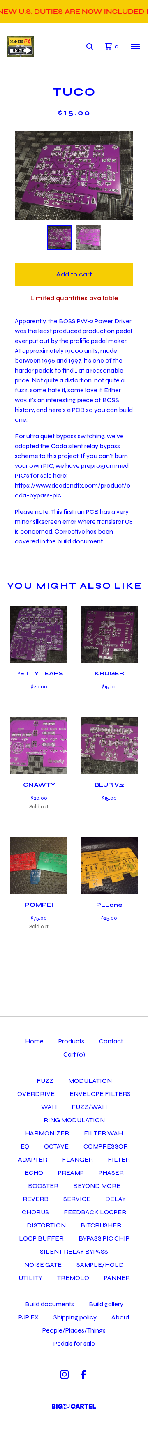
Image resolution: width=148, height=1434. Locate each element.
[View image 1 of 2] (59, 237)
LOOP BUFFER (41, 1238)
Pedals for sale (74, 1343)
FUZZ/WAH (89, 1107)
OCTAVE (56, 1146)
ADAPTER (32, 1159)
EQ (25, 1146)
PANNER (117, 1278)
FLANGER (77, 1159)
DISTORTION (46, 1225)
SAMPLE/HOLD (100, 1264)
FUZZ (45, 1080)
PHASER (111, 1172)
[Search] (90, 46)
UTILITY (30, 1278)
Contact (111, 1041)
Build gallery (106, 1304)
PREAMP (71, 1172)
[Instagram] (64, 1374)
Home (34, 1041)
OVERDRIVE (36, 1094)
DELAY (115, 1199)
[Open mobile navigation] (135, 46)
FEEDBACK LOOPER (95, 1212)
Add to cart (74, 274)
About (120, 1317)
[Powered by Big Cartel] (74, 1406)
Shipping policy (75, 1317)
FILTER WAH (103, 1133)
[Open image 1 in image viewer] (74, 175)
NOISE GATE (43, 1264)
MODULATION (90, 1080)
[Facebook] (83, 1374)
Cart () (74, 1054)
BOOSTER (43, 1186)
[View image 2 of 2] (88, 237)
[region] (74, 11)
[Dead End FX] (20, 46)
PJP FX (28, 1317)
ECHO (34, 1172)
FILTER (119, 1159)
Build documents (49, 1304)
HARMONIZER (47, 1133)
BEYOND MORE (96, 1186)
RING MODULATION (74, 1120)
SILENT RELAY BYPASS (74, 1251)
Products (71, 1041)
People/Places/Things (74, 1330)
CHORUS (35, 1212)
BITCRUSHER (101, 1225)
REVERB (36, 1199)
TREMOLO (73, 1278)
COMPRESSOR (105, 1146)
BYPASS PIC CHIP (104, 1238)
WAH (49, 1107)
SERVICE (76, 1199)
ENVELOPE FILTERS (100, 1094)
